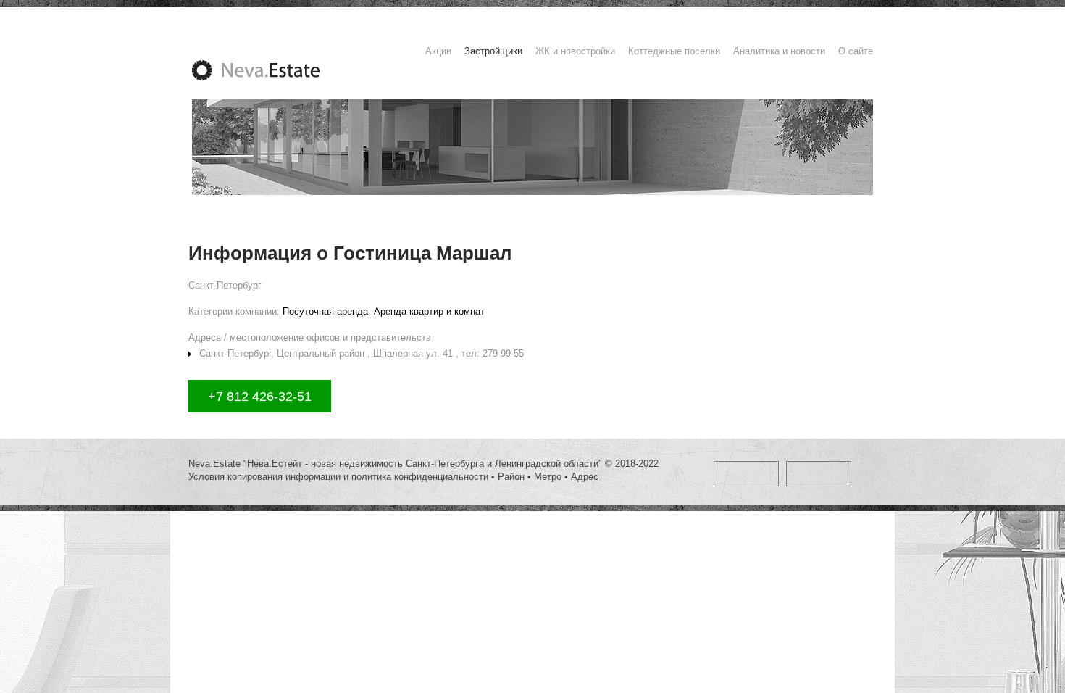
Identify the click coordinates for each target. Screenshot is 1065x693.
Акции (438, 51)
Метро (547, 476)
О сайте (855, 51)
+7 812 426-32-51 (260, 396)
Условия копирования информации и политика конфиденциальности (338, 476)
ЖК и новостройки (575, 51)
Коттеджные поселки (674, 51)
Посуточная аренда (325, 311)
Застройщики (493, 51)
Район (511, 476)
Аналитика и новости (779, 51)
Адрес (584, 476)
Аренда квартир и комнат (429, 311)
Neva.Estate (273, 70)
